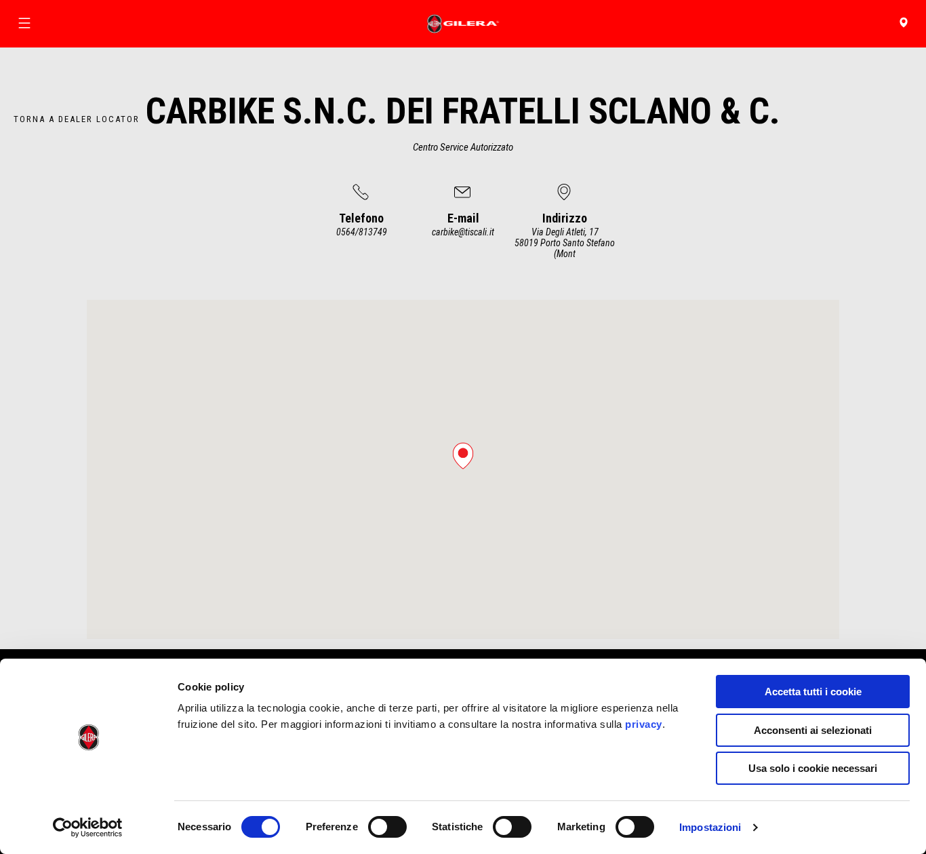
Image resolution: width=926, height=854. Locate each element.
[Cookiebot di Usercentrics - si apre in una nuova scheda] (87, 827)
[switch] (387, 827)
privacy (643, 724)
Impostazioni (710, 827)
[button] (463, 455)
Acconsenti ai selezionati (813, 730)
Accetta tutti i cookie (813, 691)
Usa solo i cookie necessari (812, 768)
